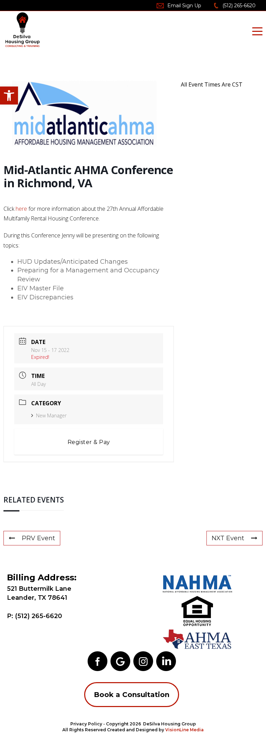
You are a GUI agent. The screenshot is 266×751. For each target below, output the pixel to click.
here (21, 208)
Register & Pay (89, 442)
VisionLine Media (184, 729)
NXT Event (228, 538)
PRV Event (38, 538)
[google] (120, 660)
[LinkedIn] (166, 660)
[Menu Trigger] (257, 31)
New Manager (51, 415)
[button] (9, 96)
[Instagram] (143, 660)
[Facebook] (97, 660)
